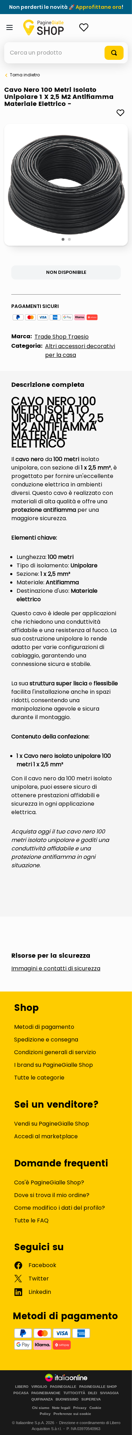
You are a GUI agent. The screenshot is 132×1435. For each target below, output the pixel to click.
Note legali (61, 1408)
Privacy (80, 1408)
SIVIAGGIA (109, 1393)
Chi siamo (40, 1408)
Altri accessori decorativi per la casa (80, 350)
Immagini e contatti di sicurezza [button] (55, 968)
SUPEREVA (91, 1399)
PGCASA (21, 1393)
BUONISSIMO (67, 1399)
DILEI (92, 1393)
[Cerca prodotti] (114, 53)
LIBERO (22, 1387)
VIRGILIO (39, 1387)
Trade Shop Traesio (61, 337)
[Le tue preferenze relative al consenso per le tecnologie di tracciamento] (119, 1422)
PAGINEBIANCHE (46, 1393)
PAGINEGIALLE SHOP (98, 1387)
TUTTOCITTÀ (74, 1393)
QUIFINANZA (42, 1399)
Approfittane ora (98, 7)
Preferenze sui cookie (72, 1414)
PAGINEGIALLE (63, 1387)
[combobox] (66, 52)
